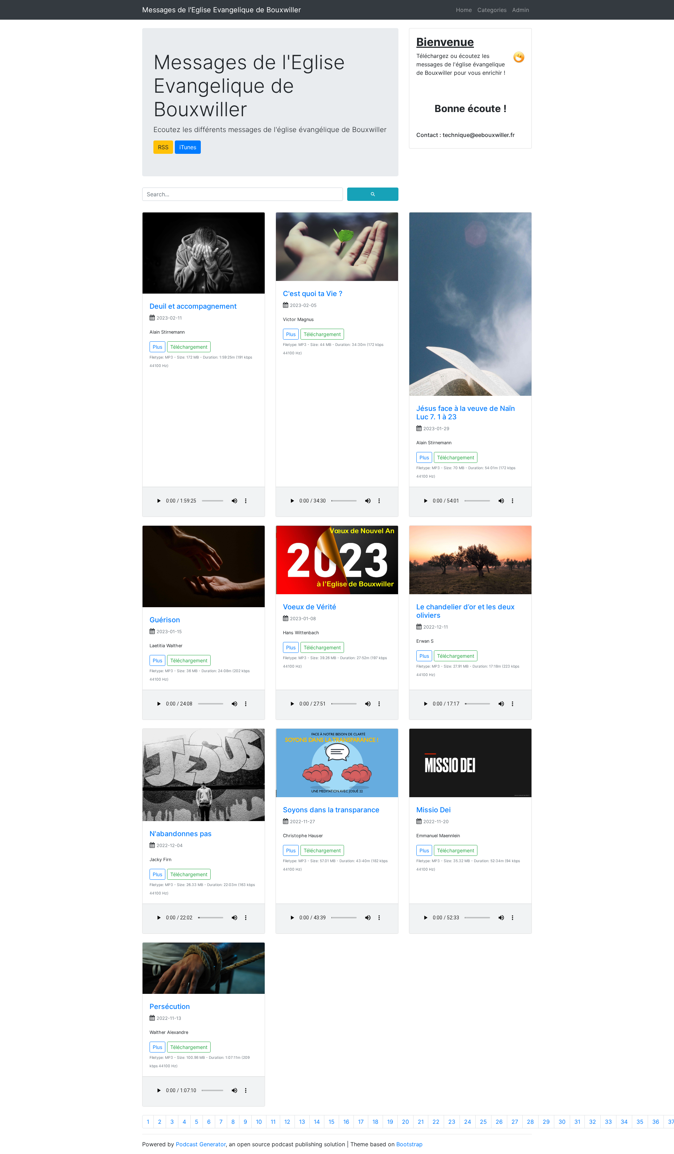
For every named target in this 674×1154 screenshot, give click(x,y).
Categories (492, 9)
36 (655, 1121)
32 (592, 1121)
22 (436, 1121)
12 (287, 1121)
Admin (520, 9)
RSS (163, 147)
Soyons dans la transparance (331, 810)
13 (302, 1121)
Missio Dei (433, 810)
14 (317, 1121)
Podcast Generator (201, 1144)
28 (530, 1121)
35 (639, 1121)
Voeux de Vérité (309, 607)
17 (361, 1121)
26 (499, 1121)
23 (451, 1121)
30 (562, 1121)
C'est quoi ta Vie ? (313, 293)
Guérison (165, 620)
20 (405, 1121)
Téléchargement (188, 347)
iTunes (187, 147)
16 (346, 1121)
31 (577, 1121)
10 (259, 1121)
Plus (157, 347)
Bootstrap (409, 1144)
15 (332, 1121)
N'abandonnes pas (181, 834)
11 (273, 1121)
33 (608, 1121)
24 (467, 1121)
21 (421, 1121)
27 (514, 1121)
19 (390, 1121)
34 (624, 1121)
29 (546, 1121)
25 (483, 1121)
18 (375, 1121)
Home (464, 9)
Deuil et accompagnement (193, 306)
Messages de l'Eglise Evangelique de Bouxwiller (221, 10)
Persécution (170, 1006)
